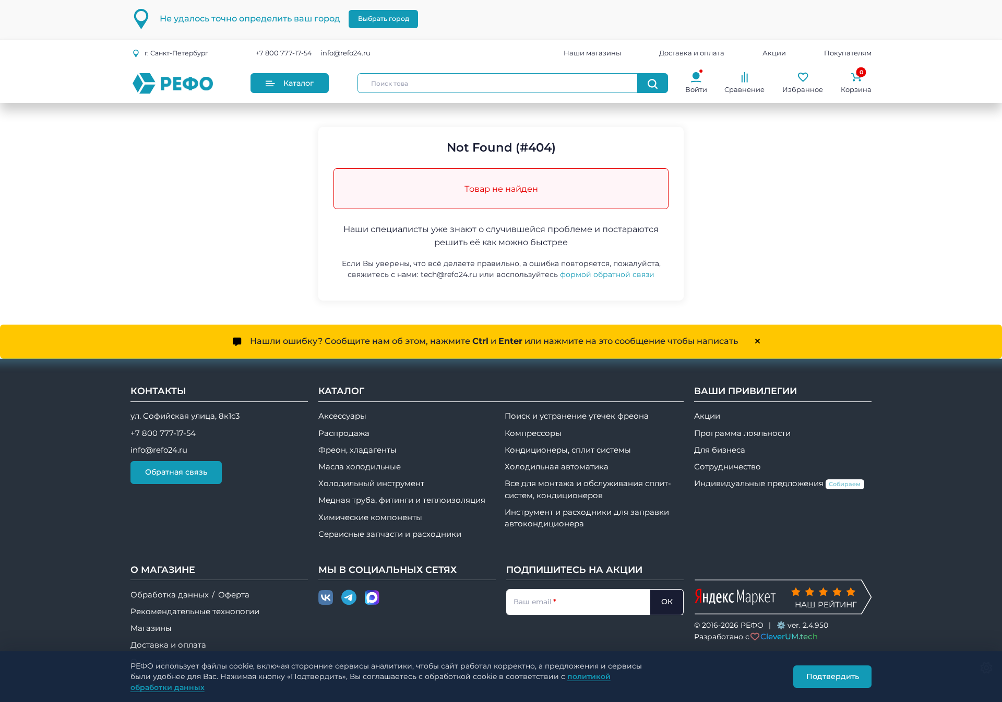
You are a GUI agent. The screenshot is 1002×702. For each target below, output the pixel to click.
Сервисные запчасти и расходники (389, 534)
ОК (667, 601)
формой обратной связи (607, 274)
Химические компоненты (370, 517)
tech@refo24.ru (449, 274)
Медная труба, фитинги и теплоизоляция (401, 500)
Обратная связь (176, 472)
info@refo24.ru (345, 53)
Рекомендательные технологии (194, 611)
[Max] (372, 598)
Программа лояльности (742, 433)
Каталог (298, 83)
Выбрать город (383, 18)
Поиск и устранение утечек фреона (577, 416)
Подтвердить (832, 676)
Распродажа (343, 433)
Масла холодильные (359, 466)
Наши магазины (592, 53)
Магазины (151, 628)
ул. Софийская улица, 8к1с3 (185, 416)
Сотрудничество (727, 466)
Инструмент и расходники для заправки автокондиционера (587, 518)
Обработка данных (169, 595)
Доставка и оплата (691, 53)
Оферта (233, 595)
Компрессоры (533, 433)
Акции (774, 53)
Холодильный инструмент (371, 483)
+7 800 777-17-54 (284, 53)
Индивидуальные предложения (777, 483)
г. (176, 53)
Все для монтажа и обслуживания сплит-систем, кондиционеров (588, 489)
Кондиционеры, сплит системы (568, 450)
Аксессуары (342, 416)
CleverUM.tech (789, 636)
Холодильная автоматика (557, 466)
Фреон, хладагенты (357, 450)
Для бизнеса (719, 450)
